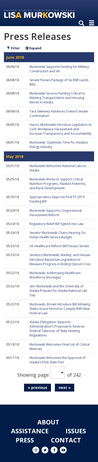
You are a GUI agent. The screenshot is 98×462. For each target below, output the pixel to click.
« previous (37, 387)
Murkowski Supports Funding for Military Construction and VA (59, 68)
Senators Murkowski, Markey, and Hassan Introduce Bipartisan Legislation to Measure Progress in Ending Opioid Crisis (60, 259)
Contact (66, 440)
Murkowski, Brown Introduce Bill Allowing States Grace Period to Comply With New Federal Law (60, 308)
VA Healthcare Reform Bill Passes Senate (59, 246)
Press (25, 440)
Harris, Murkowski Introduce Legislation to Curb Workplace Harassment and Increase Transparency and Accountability (61, 129)
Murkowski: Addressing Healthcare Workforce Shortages (55, 275)
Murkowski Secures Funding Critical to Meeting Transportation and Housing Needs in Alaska (57, 97)
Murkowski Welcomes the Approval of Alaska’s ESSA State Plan (57, 360)
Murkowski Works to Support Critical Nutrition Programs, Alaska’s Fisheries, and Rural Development (58, 183)
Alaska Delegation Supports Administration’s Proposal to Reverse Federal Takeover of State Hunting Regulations (57, 328)
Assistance (30, 431)
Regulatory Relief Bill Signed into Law (56, 224)
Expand (34, 48)
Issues (76, 431)
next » (65, 387)
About (48, 422)
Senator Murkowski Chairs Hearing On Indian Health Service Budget (57, 234)
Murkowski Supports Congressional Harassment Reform (56, 212)
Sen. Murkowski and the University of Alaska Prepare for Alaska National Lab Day (58, 290)
